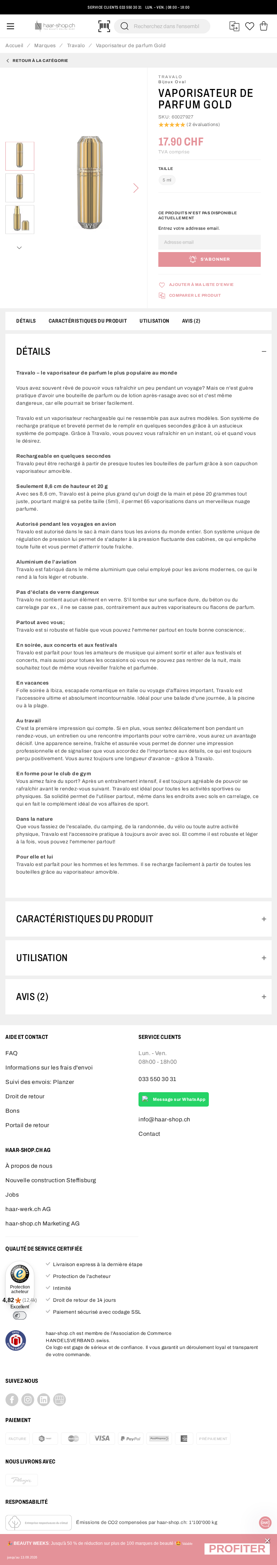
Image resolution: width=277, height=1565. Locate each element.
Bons (12, 1111)
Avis (190, 321)
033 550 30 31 (130, 7)
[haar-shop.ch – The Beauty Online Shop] (55, 26)
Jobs (12, 1195)
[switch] (19, 1315)
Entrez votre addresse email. (189, 228)
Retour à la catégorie (41, 60)
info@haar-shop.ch (164, 1119)
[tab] (138, 351)
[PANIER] (263, 26)
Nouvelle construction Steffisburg (50, 1180)
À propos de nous (28, 1166)
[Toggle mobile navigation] (10, 26)
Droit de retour (25, 1096)
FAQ (11, 1053)
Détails (26, 321)
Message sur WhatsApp (179, 1099)
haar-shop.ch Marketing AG (42, 1223)
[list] (91, 188)
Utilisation (155, 321)
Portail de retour (27, 1125)
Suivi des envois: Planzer (39, 1082)
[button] (237, 1549)
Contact (149, 1134)
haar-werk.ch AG (28, 1209)
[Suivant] (136, 188)
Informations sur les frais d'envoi (49, 1067)
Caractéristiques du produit (88, 321)
